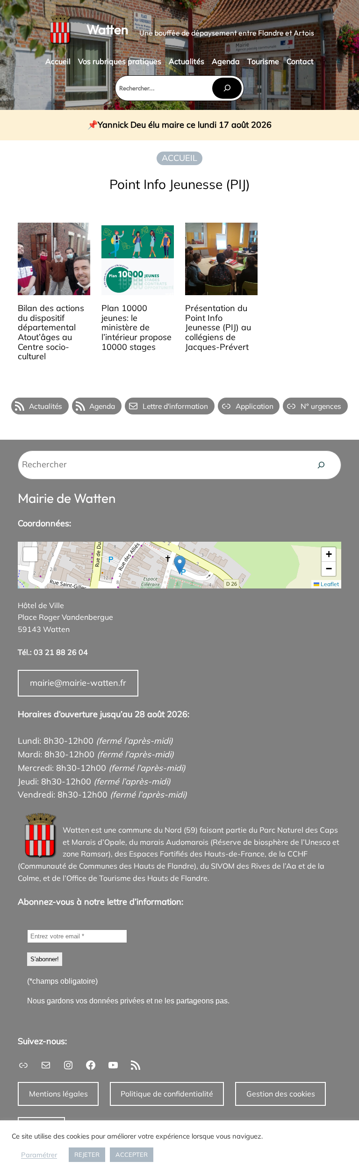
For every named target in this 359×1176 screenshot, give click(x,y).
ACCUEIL (179, 157)
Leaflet (329, 584)
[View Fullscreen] (30, 554)
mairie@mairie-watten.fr (78, 682)
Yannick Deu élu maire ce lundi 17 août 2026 (185, 125)
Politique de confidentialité (167, 1093)
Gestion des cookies (280, 1093)
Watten (107, 29)
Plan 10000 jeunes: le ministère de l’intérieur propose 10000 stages (136, 328)
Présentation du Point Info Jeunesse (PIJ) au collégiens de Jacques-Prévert (218, 328)
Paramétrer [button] (39, 1155)
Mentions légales (58, 1093)
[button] (180, 564)
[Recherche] (321, 465)
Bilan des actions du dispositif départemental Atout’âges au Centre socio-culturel (51, 333)
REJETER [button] (87, 1154)
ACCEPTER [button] (131, 1154)
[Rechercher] (226, 88)
